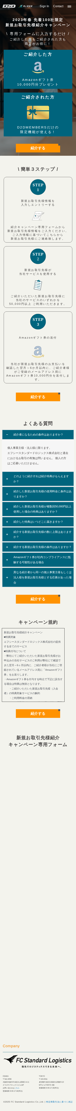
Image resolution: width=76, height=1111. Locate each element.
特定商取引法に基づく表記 (59, 1102)
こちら (16, 1088)
